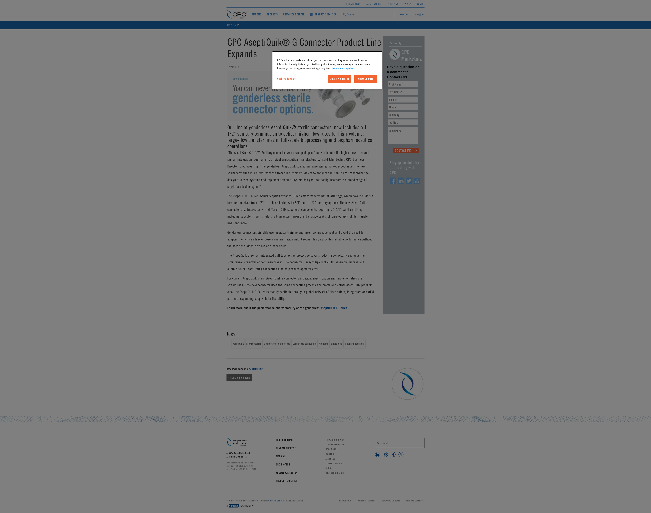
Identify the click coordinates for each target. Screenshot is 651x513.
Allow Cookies (366, 78)
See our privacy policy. (342, 68)
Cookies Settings (286, 78)
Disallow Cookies (339, 78)
